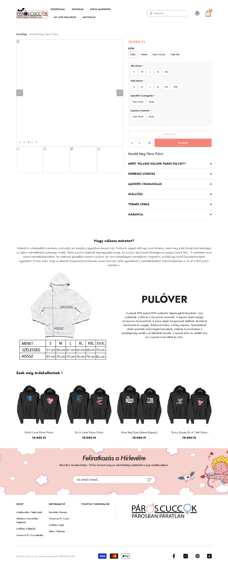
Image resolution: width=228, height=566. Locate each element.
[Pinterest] (197, 556)
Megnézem (170, 134)
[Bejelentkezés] (197, 13)
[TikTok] (209, 556)
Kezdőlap (21, 34)
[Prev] (19, 93)
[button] (59, 9)
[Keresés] (167, 13)
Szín (131, 48)
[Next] (120, 93)
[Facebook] (174, 556)
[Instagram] (185, 556)
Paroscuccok (31, 556)
